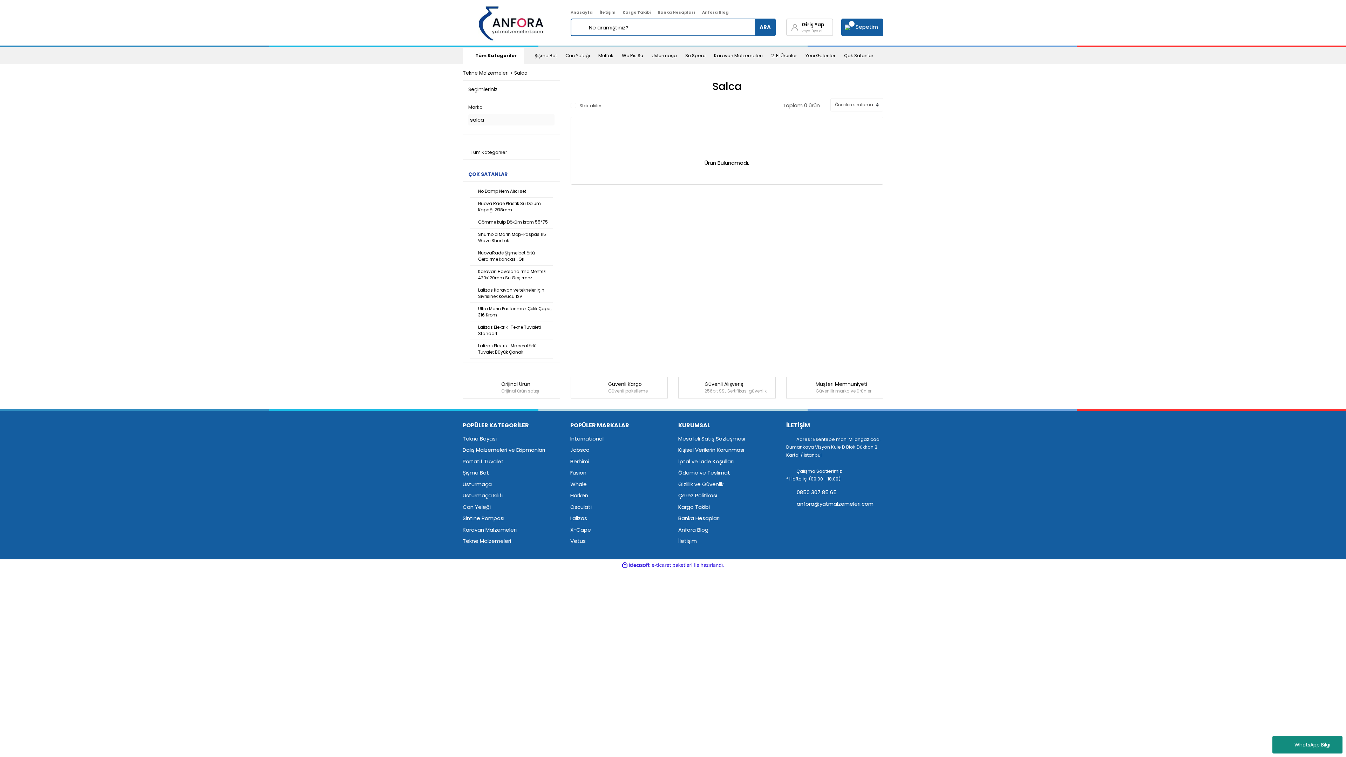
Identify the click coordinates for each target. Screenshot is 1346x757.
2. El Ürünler (784, 55)
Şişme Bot (546, 55)
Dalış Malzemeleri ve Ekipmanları (504, 449)
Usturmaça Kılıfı (483, 495)
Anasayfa (582, 12)
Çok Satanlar (858, 55)
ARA (765, 27)
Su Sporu (695, 55)
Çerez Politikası (697, 495)
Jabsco (580, 449)
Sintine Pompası (483, 518)
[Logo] (511, 23)
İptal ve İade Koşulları (706, 461)
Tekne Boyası (480, 438)
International (587, 438)
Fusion (578, 472)
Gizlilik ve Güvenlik (700, 484)
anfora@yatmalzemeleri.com (834, 503)
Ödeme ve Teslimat (704, 472)
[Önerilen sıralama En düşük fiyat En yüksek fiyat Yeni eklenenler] (856, 104)
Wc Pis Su (632, 55)
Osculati (581, 507)
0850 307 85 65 (816, 492)
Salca (521, 72)
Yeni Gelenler (820, 55)
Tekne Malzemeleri (487, 541)
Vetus (578, 541)
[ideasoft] (636, 565)
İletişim (608, 12)
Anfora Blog (715, 12)
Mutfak (605, 55)
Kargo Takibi (637, 12)
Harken (579, 495)
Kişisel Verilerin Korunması (711, 449)
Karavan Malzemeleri (738, 55)
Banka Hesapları (676, 12)
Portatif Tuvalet (483, 461)
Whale (578, 484)
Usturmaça (664, 55)
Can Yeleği (577, 55)
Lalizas (578, 518)
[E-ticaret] (672, 565)
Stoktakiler (590, 106)
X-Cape (580, 529)
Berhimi (579, 461)
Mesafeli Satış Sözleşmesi (711, 438)
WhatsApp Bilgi (1312, 744)
